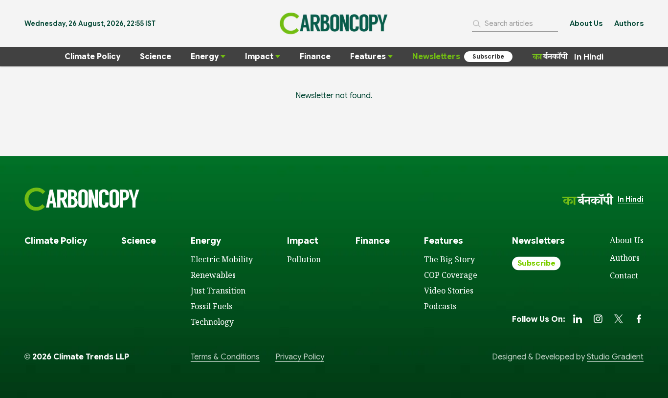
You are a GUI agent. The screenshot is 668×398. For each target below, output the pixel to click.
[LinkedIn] (577, 318)
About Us (586, 23)
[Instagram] (598, 318)
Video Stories (448, 290)
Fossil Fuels (211, 306)
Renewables (213, 275)
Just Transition (218, 290)
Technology (212, 321)
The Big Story (449, 259)
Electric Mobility (222, 259)
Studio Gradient (615, 357)
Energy (205, 57)
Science (155, 57)
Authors (629, 23)
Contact (624, 275)
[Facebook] (639, 318)
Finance (315, 57)
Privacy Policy (299, 357)
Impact (259, 57)
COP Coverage (450, 275)
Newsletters (436, 57)
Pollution (304, 259)
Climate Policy (92, 57)
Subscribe (488, 56)
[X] (618, 318)
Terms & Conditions (225, 357)
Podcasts (440, 306)
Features (368, 57)
